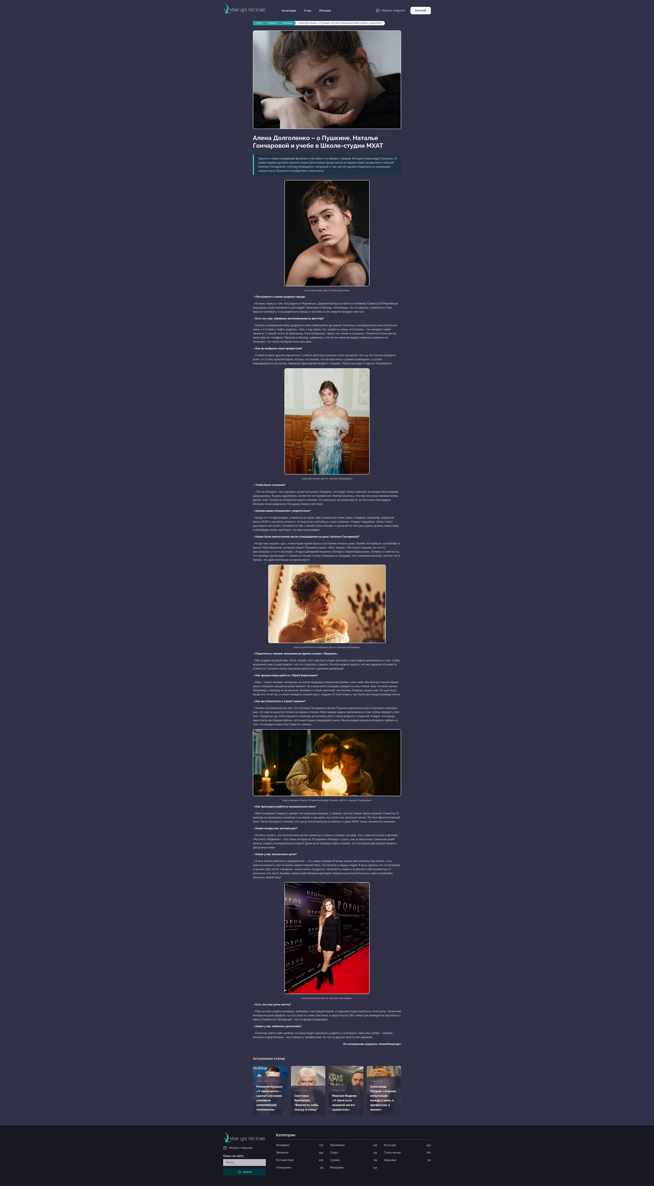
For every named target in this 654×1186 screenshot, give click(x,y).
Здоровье (407, 1160)
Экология (299, 1152)
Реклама (325, 10)
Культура (407, 1145)
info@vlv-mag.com (241, 1147)
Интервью (299, 1145)
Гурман (353, 1160)
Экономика (353, 1145)
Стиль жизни (407, 1152)
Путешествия (299, 1160)
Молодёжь (353, 1167)
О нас (308, 10)
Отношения (299, 1167)
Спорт (353, 1152)
